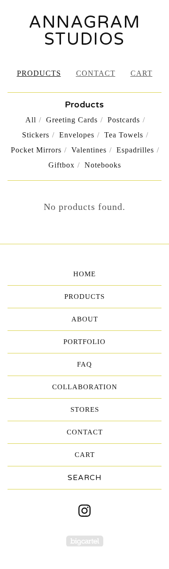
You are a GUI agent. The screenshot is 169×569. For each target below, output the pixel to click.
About (84, 319)
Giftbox (61, 165)
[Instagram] (84, 511)
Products (39, 73)
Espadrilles (135, 150)
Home (84, 274)
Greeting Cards (72, 120)
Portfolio (84, 341)
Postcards (124, 120)
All (30, 120)
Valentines (89, 150)
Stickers (35, 135)
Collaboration (84, 387)
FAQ (84, 364)
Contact (95, 73)
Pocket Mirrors (36, 150)
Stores (84, 409)
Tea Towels (123, 135)
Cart (142, 73)
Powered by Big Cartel (84, 541)
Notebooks (102, 165)
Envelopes (76, 135)
